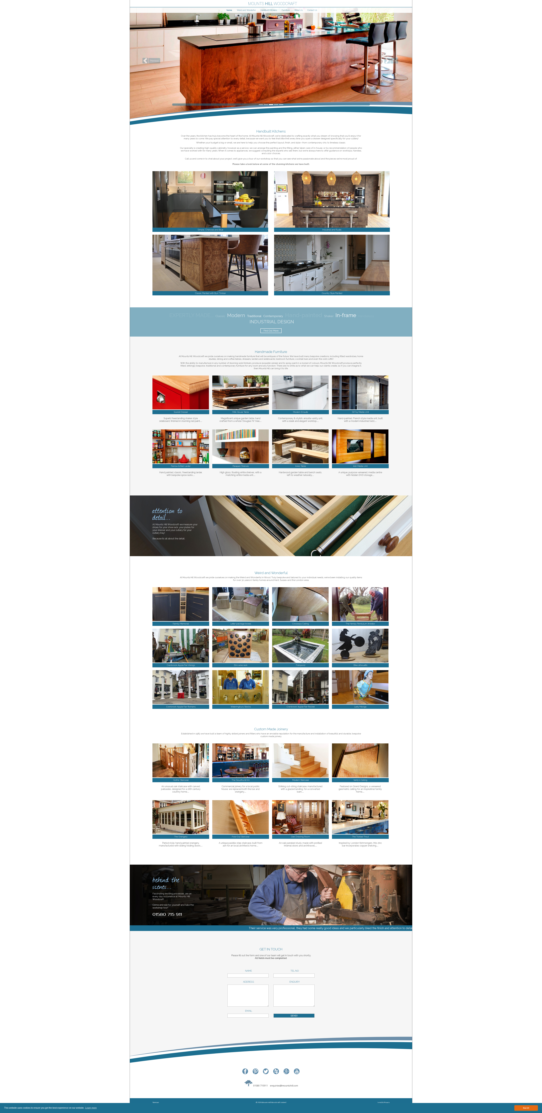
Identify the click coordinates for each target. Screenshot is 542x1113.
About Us (298, 10)
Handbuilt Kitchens (268, 10)
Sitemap (155, 1102)
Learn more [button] (91, 1108)
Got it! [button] (526, 1108)
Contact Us (312, 10)
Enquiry (294, 981)
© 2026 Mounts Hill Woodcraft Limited (271, 1102)
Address (248, 981)
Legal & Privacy (384, 1102)
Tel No (294, 970)
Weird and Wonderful (246, 10)
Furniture (286, 10)
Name (248, 970)
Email (248, 1010)
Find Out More (271, 330)
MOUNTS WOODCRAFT (272, 4)
